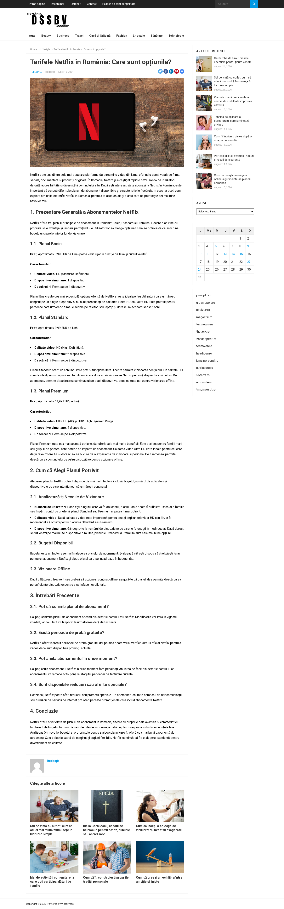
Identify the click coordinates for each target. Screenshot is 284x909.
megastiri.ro (204, 317)
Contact (92, 3)
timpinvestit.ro (206, 389)
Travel (79, 35)
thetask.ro (203, 331)
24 (200, 269)
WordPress (67, 903)
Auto (32, 35)
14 (233, 254)
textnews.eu (204, 324)
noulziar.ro (203, 310)
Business (63, 35)
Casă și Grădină (100, 35)
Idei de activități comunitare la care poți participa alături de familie (52, 881)
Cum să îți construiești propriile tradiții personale (106, 879)
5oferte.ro (203, 375)
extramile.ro (204, 382)
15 (241, 254)
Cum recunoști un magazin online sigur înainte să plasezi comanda (232, 179)
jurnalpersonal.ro (207, 360)
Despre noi (57, 3)
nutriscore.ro (204, 368)
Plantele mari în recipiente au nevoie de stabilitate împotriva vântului (233, 101)
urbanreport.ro (205, 302)
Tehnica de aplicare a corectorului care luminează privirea (231, 120)
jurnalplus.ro (204, 295)
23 (249, 262)
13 (225, 254)
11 (208, 254)
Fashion (121, 35)
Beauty (46, 35)
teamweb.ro (204, 346)
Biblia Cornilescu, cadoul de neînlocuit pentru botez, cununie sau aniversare (106, 830)
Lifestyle (139, 35)
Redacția (50, 71)
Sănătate (157, 35)
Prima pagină (37, 3)
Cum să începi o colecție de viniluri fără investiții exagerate (159, 828)
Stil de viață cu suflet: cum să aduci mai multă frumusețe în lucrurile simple (51, 830)
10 (200, 254)
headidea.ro (204, 353)
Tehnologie (176, 35)
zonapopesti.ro (206, 339)
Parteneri (75, 3)
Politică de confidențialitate (118, 3)
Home (33, 49)
